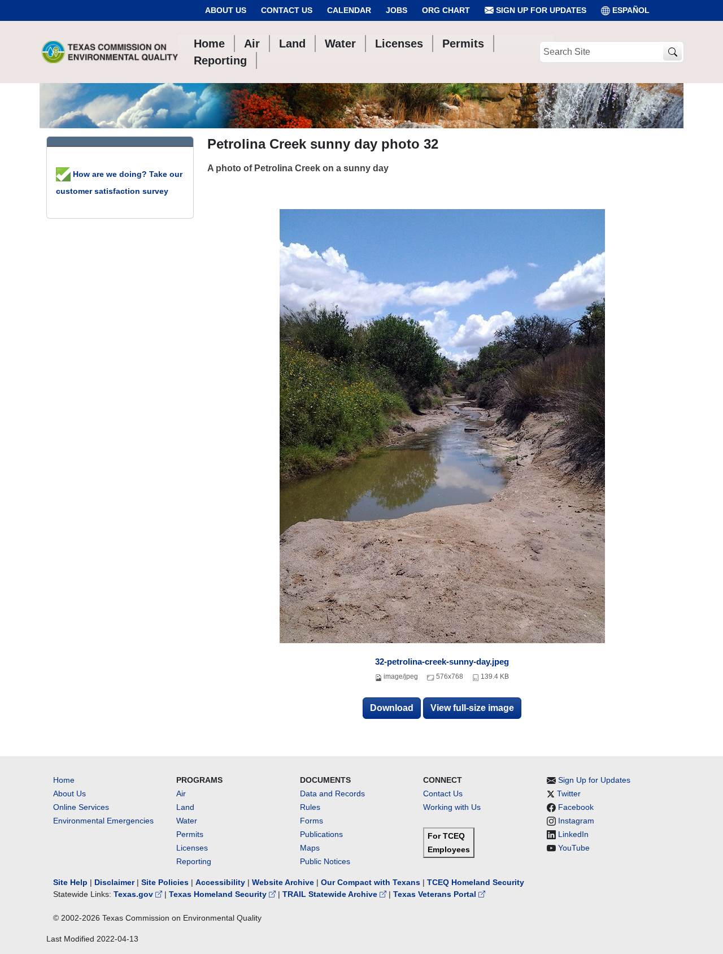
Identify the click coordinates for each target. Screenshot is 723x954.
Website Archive (283, 882)
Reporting (193, 861)
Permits (189, 834)
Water (186, 820)
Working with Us (452, 807)
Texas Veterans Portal (435, 894)
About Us (225, 10)
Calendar (349, 10)
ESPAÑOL (631, 10)
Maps (310, 847)
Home (64, 779)
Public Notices (325, 861)
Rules (310, 807)
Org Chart (446, 10)
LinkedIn (573, 834)
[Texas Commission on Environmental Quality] (110, 52)
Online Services (81, 807)
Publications (321, 834)
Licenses (192, 847)
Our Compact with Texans (370, 882)
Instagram (576, 820)
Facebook (576, 807)
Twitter (569, 793)
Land (185, 807)
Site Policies (165, 882)
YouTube (574, 847)
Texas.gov (134, 894)
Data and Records (332, 793)
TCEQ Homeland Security (475, 882)
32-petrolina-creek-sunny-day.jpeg (442, 661)
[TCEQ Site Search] (672, 52)
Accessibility (221, 882)
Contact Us (286, 10)
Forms (311, 820)
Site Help (70, 882)
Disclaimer (114, 882)
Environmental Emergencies (103, 820)
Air (181, 793)
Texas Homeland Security (219, 894)
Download (391, 708)
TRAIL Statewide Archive (331, 894)
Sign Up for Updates (540, 10)
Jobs (396, 10)
